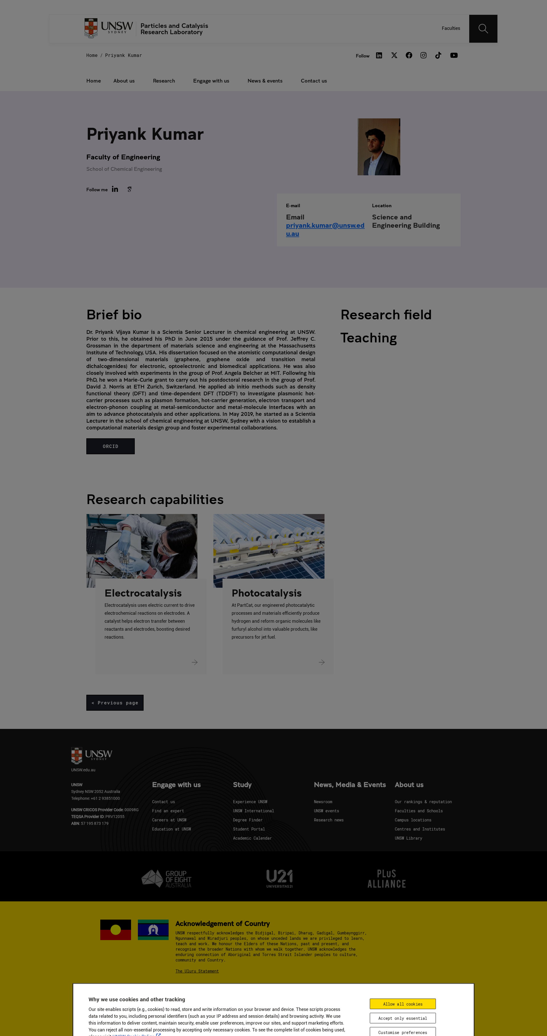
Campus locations (413, 820)
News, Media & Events (350, 785)
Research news (329, 820)
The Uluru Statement (197, 971)
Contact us (314, 80)
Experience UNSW (250, 801)
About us (124, 80)
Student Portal (249, 829)
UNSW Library (408, 838)
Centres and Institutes (420, 829)
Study (242, 785)
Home (92, 55)
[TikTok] (438, 55)
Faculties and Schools (419, 810)
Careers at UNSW (169, 820)
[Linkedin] (379, 55)
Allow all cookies (403, 1004)
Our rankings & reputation (423, 801)
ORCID (111, 446)
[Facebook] (408, 55)
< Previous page (114, 703)
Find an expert (168, 810)
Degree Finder (248, 820)
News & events (265, 80)
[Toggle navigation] (483, 29)
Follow (363, 55)
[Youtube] (453, 55)
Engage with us (211, 80)
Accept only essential (402, 1018)
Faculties (451, 28)
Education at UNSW (171, 829)
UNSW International (253, 810)
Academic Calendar (252, 838)
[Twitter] (394, 55)
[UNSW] (109, 28)
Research (164, 80)
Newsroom (323, 801)
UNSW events (326, 810)
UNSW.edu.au (83, 769)
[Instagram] (423, 55)
